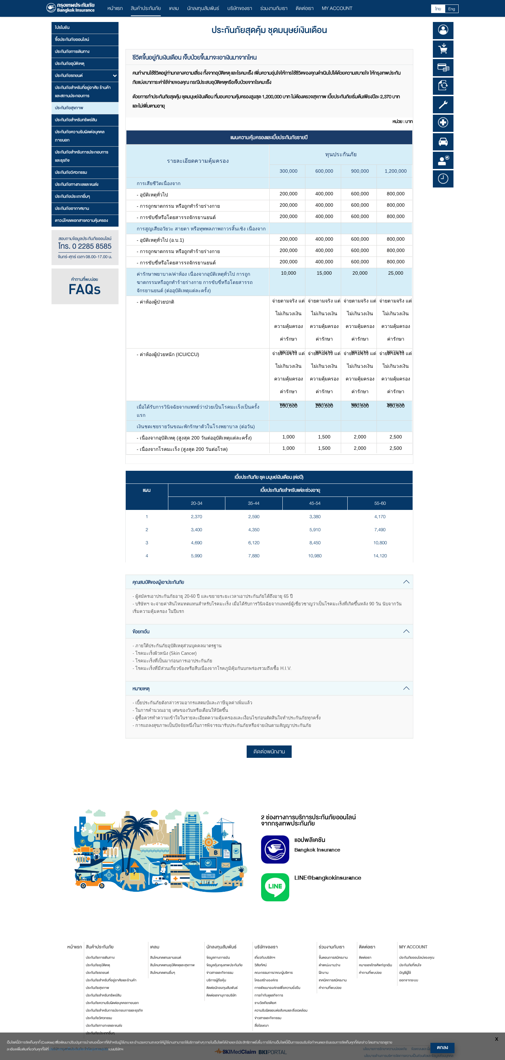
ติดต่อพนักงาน (269, 751)
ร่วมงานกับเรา (274, 8)
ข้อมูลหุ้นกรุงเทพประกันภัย (224, 965)
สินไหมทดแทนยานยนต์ (165, 958)
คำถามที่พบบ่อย (330, 988)
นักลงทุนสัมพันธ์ (203, 8)
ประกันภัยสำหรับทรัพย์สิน (76, 120)
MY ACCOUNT (337, 8)
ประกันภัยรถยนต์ (97, 973)
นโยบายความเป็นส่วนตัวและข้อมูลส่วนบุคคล (78, 1049)
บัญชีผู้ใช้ (405, 973)
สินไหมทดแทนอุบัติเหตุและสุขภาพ (172, 965)
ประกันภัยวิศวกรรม (71, 172)
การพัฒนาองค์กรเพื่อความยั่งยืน (277, 988)
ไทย (438, 9)
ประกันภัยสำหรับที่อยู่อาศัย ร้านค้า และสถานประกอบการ (83, 92)
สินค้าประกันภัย (146, 8)
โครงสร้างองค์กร (266, 980)
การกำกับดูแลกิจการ (269, 995)
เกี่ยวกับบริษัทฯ (265, 958)
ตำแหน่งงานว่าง (329, 965)
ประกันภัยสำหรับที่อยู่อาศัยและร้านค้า (111, 980)
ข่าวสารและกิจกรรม (219, 973)
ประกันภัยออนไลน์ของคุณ (416, 958)
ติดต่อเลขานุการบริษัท (221, 995)
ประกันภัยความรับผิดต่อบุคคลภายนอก (79, 136)
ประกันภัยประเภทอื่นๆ (72, 196)
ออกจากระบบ (408, 980)
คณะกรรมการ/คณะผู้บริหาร (274, 973)
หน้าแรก (115, 8)
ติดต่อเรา (305, 8)
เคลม (174, 8)
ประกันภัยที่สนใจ (410, 965)
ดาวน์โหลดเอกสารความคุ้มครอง (81, 220)
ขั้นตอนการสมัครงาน (333, 958)
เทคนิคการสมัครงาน (333, 980)
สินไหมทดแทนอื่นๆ (162, 973)
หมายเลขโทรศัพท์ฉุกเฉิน (375, 965)
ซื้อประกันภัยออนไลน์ (72, 39)
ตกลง (442, 1047)
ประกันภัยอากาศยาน (72, 208)
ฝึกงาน (323, 973)
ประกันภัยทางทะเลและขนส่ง (76, 184)
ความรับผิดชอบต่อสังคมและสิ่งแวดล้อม (281, 1010)
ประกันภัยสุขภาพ (69, 108)
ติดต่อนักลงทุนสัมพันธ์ (222, 988)
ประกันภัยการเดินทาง (72, 51)
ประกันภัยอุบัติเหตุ (70, 63)
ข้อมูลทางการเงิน (218, 958)
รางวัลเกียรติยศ (265, 1003)
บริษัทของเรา (239, 8)
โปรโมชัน (62, 27)
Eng (451, 9)
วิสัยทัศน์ (261, 965)
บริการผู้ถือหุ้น (216, 980)
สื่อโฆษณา (262, 1026)
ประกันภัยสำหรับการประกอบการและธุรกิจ (81, 156)
